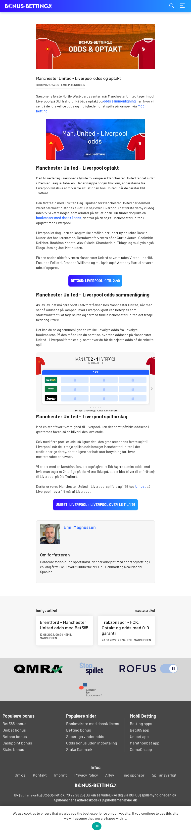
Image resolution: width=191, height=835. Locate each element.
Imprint (60, 775)
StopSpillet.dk (53, 795)
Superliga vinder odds (85, 736)
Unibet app (139, 736)
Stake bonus (13, 749)
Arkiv (109, 775)
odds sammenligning (119, 101)
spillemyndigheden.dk (159, 795)
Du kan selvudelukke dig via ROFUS (113, 795)
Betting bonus (78, 730)
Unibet (140, 486)
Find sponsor (133, 775)
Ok (97, 826)
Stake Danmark (79, 749)
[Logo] (95, 785)
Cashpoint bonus (17, 742)
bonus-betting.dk (30, 6)
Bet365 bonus (14, 723)
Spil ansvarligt (164, 775)
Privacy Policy (86, 775)
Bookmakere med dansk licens (92, 723)
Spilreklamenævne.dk (120, 800)
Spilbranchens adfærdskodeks (78, 800)
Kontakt (40, 775)
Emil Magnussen (80, 527)
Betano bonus (14, 736)
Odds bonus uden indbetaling (91, 742)
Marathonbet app (144, 742)
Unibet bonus (14, 730)
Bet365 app (139, 730)
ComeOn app (141, 749)
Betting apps (141, 723)
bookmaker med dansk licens (58, 218)
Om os (20, 775)
